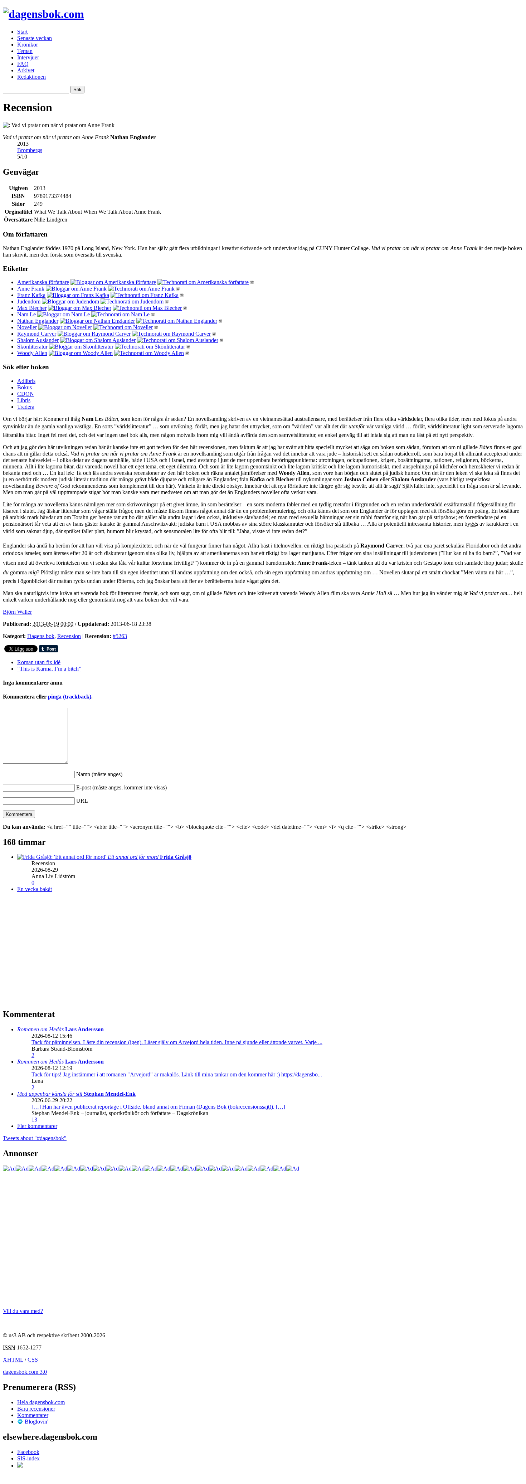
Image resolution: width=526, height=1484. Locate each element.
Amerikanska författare (43, 282)
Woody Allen (32, 353)
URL (82, 801)
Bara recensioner (36, 1409)
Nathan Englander (37, 321)
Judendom (28, 301)
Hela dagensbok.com (41, 1402)
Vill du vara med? (23, 1311)
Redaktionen (31, 77)
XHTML (13, 1360)
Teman (25, 51)
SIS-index (28, 1458)
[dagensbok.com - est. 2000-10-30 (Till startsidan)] (43, 14)
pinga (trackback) (69, 697)
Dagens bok (40, 636)
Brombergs (29, 150)
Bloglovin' (36, 1422)
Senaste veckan (34, 38)
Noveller (27, 327)
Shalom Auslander (38, 340)
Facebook (28, 1452)
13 (34, 1119)
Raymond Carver (36, 334)
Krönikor (27, 45)
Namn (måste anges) (99, 774)
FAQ (23, 64)
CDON (25, 394)
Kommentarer (32, 1415)
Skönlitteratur (32, 347)
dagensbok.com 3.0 (25, 1372)
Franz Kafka (31, 295)
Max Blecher (32, 308)
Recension (69, 636)
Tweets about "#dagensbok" (35, 1138)
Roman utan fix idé (38, 662)
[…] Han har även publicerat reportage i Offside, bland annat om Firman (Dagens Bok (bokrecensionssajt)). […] (158, 1107)
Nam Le (26, 314)
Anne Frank (30, 289)
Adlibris (26, 381)
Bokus (24, 387)
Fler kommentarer (37, 1126)
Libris (23, 400)
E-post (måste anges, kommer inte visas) (121, 787)
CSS (33, 1360)
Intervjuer (28, 57)
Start (22, 32)
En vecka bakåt (34, 889)
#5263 (120, 636)
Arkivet (25, 70)
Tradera (25, 407)
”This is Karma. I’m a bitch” (49, 669)
